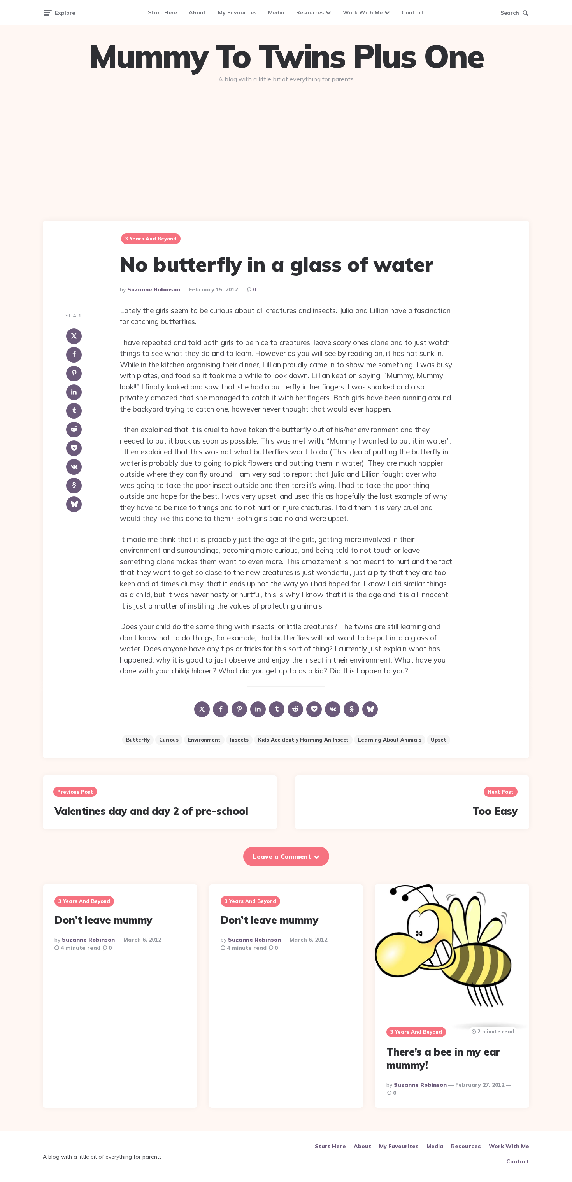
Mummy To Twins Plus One (286, 56)
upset (438, 740)
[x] (74, 336)
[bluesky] (74, 504)
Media (276, 12)
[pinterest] (74, 373)
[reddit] (74, 429)
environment (204, 740)
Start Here (162, 12)
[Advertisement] (286, 148)
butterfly (138, 740)
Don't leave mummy (103, 920)
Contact (413, 12)
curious (169, 740)
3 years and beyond (151, 238)
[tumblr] (74, 411)
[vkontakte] (74, 467)
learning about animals (389, 740)
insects (239, 740)
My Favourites (237, 12)
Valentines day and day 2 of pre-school (151, 811)
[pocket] (74, 448)
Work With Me (363, 12)
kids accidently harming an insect (303, 740)
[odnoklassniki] (74, 485)
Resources (310, 12)
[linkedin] (74, 392)
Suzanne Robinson (153, 289)
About (197, 12)
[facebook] (74, 355)
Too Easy (495, 811)
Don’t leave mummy (270, 920)
